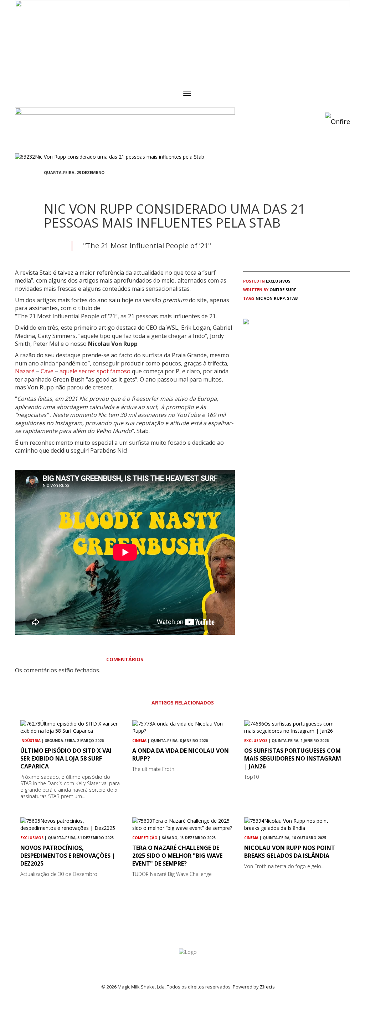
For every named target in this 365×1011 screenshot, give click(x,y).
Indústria (30, 740)
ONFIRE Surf (282, 289)
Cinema (139, 740)
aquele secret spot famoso (95, 371)
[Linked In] (80, 185)
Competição (145, 837)
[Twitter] (63, 185)
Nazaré (25, 371)
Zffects (267, 986)
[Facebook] (46, 185)
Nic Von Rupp (270, 298)
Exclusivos (278, 281)
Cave (47, 371)
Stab (292, 298)
